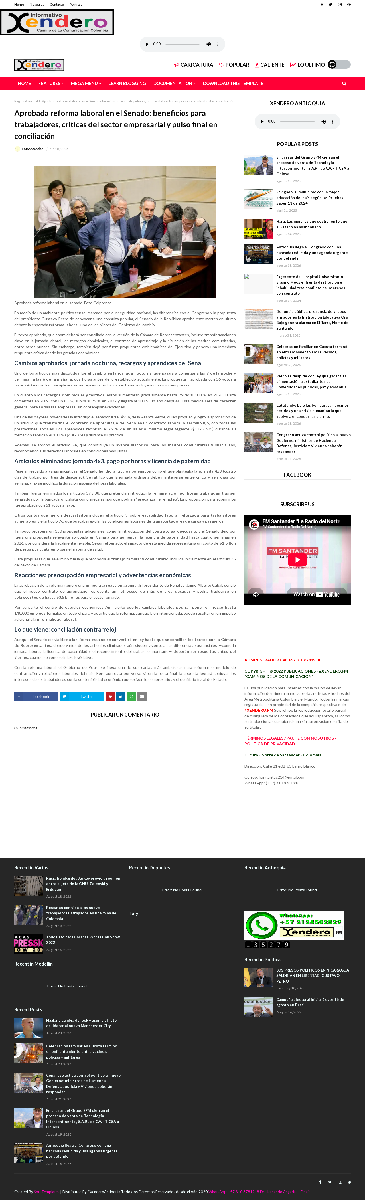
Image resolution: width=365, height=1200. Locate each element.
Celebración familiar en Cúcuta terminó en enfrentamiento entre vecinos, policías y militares (311, 352)
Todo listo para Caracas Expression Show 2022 (83, 940)
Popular (237, 65)
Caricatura (197, 65)
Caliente (272, 65)
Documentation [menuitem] (172, 83)
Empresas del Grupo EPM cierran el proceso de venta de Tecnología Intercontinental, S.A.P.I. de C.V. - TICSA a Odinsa (312, 165)
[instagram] (340, 4)
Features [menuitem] (49, 83)
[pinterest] (348, 4)
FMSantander (32, 149)
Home (19, 4)
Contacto (57, 4)
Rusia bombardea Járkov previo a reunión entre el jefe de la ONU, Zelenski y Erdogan (83, 884)
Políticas (76, 4)
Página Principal (26, 101)
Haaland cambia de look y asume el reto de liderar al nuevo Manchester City (81, 1023)
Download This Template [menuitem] (233, 83)
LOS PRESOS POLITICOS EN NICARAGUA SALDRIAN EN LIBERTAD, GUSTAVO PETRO (312, 976)
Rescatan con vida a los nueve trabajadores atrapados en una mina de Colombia (81, 913)
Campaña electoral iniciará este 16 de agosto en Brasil (310, 1002)
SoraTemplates (46, 1191)
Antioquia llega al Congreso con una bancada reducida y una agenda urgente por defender (312, 252)
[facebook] (322, 4)
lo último (311, 65)
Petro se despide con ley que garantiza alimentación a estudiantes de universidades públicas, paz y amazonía (311, 381)
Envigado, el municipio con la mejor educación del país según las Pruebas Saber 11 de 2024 (309, 197)
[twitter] (330, 4)
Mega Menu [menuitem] (84, 83)
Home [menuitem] (24, 83)
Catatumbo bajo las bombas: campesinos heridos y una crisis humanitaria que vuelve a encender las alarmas (312, 411)
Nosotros (37, 4)
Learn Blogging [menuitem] (127, 83)
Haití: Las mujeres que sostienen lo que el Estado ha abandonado (311, 224)
